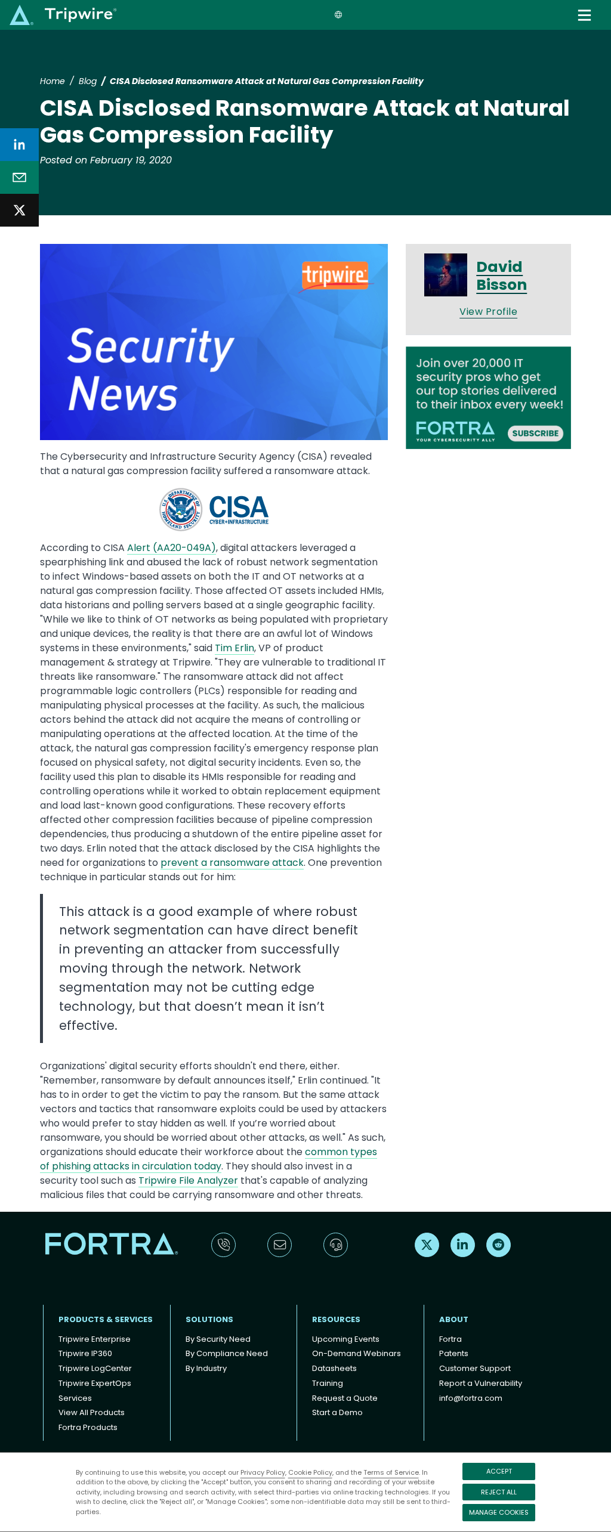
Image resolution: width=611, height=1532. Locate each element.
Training (327, 1383)
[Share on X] (19, 210)
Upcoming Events (345, 1339)
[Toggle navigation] (585, 15)
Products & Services (105, 1319)
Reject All (499, 1492)
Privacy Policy (262, 1472)
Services (75, 1398)
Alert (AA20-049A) (171, 548)
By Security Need (218, 1339)
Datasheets (334, 1368)
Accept (499, 1471)
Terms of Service (391, 1472)
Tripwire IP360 (85, 1353)
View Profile (488, 311)
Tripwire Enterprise (94, 1339)
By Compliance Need (227, 1353)
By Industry (206, 1368)
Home (52, 81)
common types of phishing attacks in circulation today (208, 1159)
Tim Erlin (234, 648)
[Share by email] (19, 177)
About (453, 1319)
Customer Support (475, 1368)
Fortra (450, 1339)
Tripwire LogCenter (95, 1368)
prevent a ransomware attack (232, 862)
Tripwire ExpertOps (94, 1383)
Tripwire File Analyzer (188, 1180)
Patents (453, 1353)
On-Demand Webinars (356, 1353)
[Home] (63, 14)
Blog (88, 81)
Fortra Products (88, 1427)
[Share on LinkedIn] (19, 144)
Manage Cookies (499, 1512)
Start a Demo (337, 1412)
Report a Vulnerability (480, 1383)
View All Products (91, 1412)
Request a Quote (345, 1398)
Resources (336, 1319)
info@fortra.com (470, 1398)
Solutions (209, 1319)
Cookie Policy (310, 1472)
